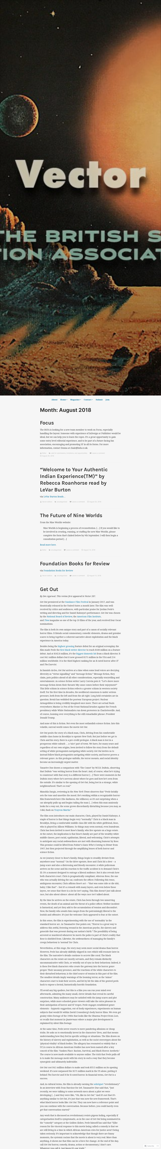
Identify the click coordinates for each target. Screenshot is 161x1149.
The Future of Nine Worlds (71, 515)
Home (63, 399)
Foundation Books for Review (75, 564)
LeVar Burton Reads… (54, 496)
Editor (44, 453)
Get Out (49, 589)
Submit (99, 399)
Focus (47, 423)
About (54, 399)
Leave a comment (98, 453)
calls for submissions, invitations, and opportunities (69, 453)
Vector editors (47, 502)
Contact (87, 399)
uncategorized (62, 502)
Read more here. (48, 544)
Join (108, 399)
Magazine (75, 399)
